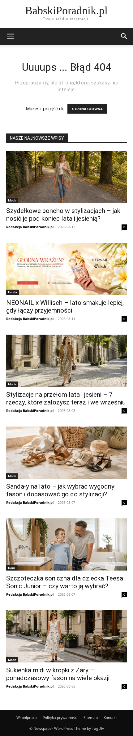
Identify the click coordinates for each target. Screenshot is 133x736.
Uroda (12, 292)
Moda (12, 200)
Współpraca (26, 717)
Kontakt (110, 717)
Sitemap (91, 717)
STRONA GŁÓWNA (87, 109)
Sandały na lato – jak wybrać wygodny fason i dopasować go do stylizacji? (60, 490)
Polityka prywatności (60, 717)
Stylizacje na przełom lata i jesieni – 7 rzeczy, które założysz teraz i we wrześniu (66, 398)
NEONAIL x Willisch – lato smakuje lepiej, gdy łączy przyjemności (65, 306)
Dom (11, 568)
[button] (10, 36)
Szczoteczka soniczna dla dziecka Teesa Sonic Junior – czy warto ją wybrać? (64, 582)
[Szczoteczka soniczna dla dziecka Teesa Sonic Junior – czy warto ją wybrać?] (66, 544)
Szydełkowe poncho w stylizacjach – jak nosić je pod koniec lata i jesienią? (63, 214)
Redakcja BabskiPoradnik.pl (30, 226)
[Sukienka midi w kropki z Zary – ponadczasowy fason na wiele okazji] (66, 636)
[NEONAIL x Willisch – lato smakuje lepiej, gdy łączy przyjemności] (66, 269)
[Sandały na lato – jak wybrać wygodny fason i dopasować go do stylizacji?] (66, 453)
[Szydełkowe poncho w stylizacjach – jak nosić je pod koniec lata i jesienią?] (66, 177)
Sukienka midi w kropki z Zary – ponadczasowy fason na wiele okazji (57, 674)
